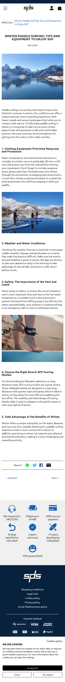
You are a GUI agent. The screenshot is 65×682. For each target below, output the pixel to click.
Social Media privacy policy (32, 606)
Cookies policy (54, 640)
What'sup (7, 22)
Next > (55, 477)
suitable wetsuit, (23, 161)
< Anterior (11, 477)
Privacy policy (32, 602)
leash (32, 297)
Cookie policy (32, 597)
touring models (32, 384)
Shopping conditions (32, 589)
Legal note (32, 593)
